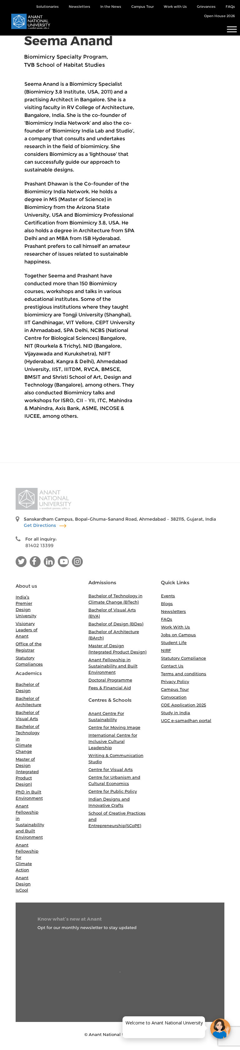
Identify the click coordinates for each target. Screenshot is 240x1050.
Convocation (174, 697)
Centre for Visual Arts (110, 769)
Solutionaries (47, 6)
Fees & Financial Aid (109, 687)
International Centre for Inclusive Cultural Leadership (112, 741)
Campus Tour (142, 6)
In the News (110, 6)
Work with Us (175, 6)
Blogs (167, 603)
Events (168, 595)
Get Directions (40, 525)
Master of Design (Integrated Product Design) (27, 772)
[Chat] (220, 1029)
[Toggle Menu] (232, 29)
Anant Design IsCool (23, 884)
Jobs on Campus (178, 634)
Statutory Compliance (183, 658)
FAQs (230, 6)
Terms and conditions (183, 673)
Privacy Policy (175, 681)
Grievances (206, 6)
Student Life (174, 642)
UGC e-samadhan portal (186, 720)
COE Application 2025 (183, 704)
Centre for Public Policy (112, 791)
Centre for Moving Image (114, 727)
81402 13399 (39, 545)
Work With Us (175, 626)
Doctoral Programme (110, 679)
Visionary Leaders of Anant (27, 629)
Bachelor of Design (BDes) (115, 623)
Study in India (175, 712)
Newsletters (79, 6)
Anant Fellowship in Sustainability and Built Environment (113, 666)
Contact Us (172, 665)
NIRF (166, 650)
